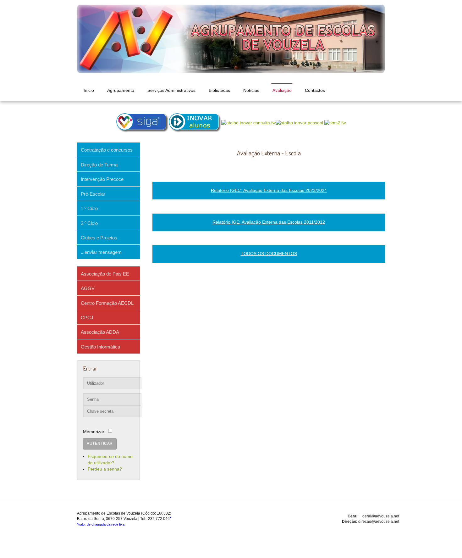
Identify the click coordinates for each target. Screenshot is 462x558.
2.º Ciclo (89, 223)
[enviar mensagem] (335, 123)
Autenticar (100, 443)
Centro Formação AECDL (107, 303)
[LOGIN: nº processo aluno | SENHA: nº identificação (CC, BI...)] (248, 123)
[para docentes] (195, 123)
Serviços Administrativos (171, 90)
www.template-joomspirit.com (231, 553)
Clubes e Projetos (99, 237)
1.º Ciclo (89, 208)
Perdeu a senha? (105, 469)
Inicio (89, 90)
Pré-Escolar (93, 194)
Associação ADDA (100, 332)
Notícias (251, 90)
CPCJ (87, 317)
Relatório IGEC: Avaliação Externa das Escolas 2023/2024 (269, 190)
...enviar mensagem (101, 252)
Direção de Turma (99, 164)
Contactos (315, 90)
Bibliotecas (219, 90)
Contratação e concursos (107, 150)
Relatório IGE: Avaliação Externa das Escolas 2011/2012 (268, 222)
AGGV (88, 288)
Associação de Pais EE (105, 273)
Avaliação (282, 90)
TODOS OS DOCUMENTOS (269, 253)
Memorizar (93, 431)
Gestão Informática (100, 346)
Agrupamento (120, 90)
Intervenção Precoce (102, 179)
